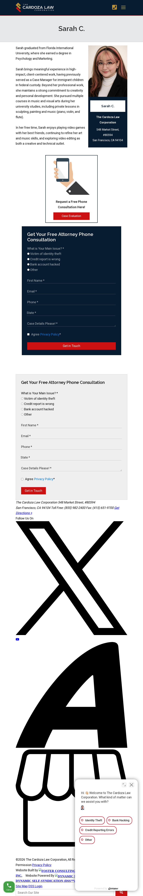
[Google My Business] (71, 845)
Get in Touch (71, 346)
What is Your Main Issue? (45, 248)
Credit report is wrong (44, 259)
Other (33, 270)
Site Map (22, 886)
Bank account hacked (44, 264)
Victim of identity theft (45, 254)
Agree (46, 334)
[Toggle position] (124, 785)
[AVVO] (71, 747)
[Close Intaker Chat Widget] (131, 785)
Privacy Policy (49, 334)
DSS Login (35, 886)
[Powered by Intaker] (113, 889)
